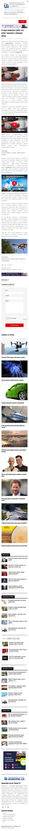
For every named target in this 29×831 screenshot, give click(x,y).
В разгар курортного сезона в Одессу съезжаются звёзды (18, 650)
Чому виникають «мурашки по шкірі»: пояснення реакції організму (17, 686)
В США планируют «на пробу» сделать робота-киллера (13, 153)
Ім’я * (6, 290)
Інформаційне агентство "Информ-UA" (10, 826)
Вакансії (5, 813)
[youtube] (8, 807)
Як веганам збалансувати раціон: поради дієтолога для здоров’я (16, 735)
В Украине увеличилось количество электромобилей (12, 403)
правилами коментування (10, 11)
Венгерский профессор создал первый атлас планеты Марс (14, 545)
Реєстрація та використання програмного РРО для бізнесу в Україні (17, 742)
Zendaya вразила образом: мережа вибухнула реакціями (16, 572)
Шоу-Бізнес (6, 554)
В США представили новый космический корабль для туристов (12, 426)
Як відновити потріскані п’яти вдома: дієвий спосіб (17, 601)
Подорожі (10, 638)
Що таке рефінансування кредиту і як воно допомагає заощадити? (17, 715)
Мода (18, 638)
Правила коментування (8, 820)
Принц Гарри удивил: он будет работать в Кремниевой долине (13, 499)
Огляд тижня (6, 710)
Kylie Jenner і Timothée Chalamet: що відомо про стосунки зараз (17, 566)
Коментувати (14, 325)
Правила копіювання (8, 818)
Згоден (22, 21)
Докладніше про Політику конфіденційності (13, 17)
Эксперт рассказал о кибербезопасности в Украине (12, 380)
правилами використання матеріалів (13, 9)
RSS (4, 821)
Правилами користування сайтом (17, 7)
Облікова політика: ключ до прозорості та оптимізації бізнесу (17, 728)
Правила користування (8, 816)
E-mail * (7, 295)
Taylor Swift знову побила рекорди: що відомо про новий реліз (17, 579)
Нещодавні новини (8, 596)
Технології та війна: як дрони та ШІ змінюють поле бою (13, 357)
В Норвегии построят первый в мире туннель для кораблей (14, 523)
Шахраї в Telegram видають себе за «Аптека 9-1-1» (16, 679)
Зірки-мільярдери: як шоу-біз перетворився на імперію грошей (16, 586)
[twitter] (2, 807)
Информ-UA (19, 52)
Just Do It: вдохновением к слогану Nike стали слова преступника (17, 657)
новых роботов (9, 43)
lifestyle (4, 638)
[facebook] (5, 807)
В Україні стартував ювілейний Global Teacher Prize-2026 (17, 608)
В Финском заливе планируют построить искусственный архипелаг (13, 450)
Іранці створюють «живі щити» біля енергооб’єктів (17, 614)
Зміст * (7, 300)
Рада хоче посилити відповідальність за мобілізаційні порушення (17, 673)
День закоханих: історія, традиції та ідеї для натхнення (17, 721)
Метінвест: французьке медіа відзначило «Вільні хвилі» (15, 693)
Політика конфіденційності (9, 814)
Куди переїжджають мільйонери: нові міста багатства (17, 628)
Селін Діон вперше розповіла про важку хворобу (17, 559)
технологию (9, 167)
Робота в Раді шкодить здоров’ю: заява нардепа (17, 621)
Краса (14, 638)
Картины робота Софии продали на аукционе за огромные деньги (13, 259)
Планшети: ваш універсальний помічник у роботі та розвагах (16, 643)
